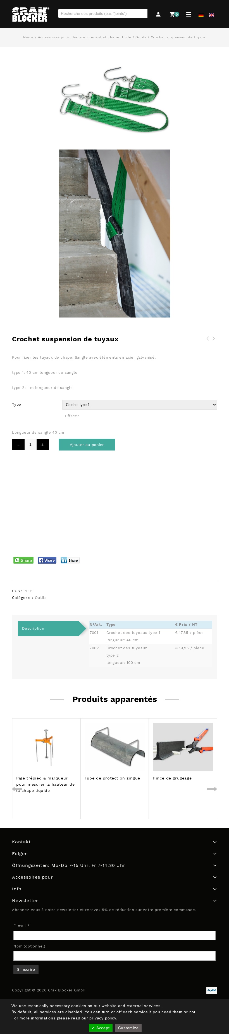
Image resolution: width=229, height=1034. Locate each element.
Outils (140, 37)
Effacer (72, 416)
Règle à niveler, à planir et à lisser (208, 345)
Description (33, 628)
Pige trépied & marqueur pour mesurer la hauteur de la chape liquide (214, 348)
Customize (128, 1028)
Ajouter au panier (87, 444)
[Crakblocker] (31, 14)
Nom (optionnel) (29, 946)
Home (28, 37)
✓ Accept (100, 1028)
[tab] (48, 628)
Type (16, 404)
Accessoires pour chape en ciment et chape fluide (84, 37)
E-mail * (21, 926)
